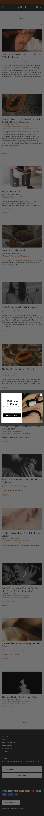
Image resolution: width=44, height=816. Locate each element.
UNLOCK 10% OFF (12, 415)
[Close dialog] (41, 394)
